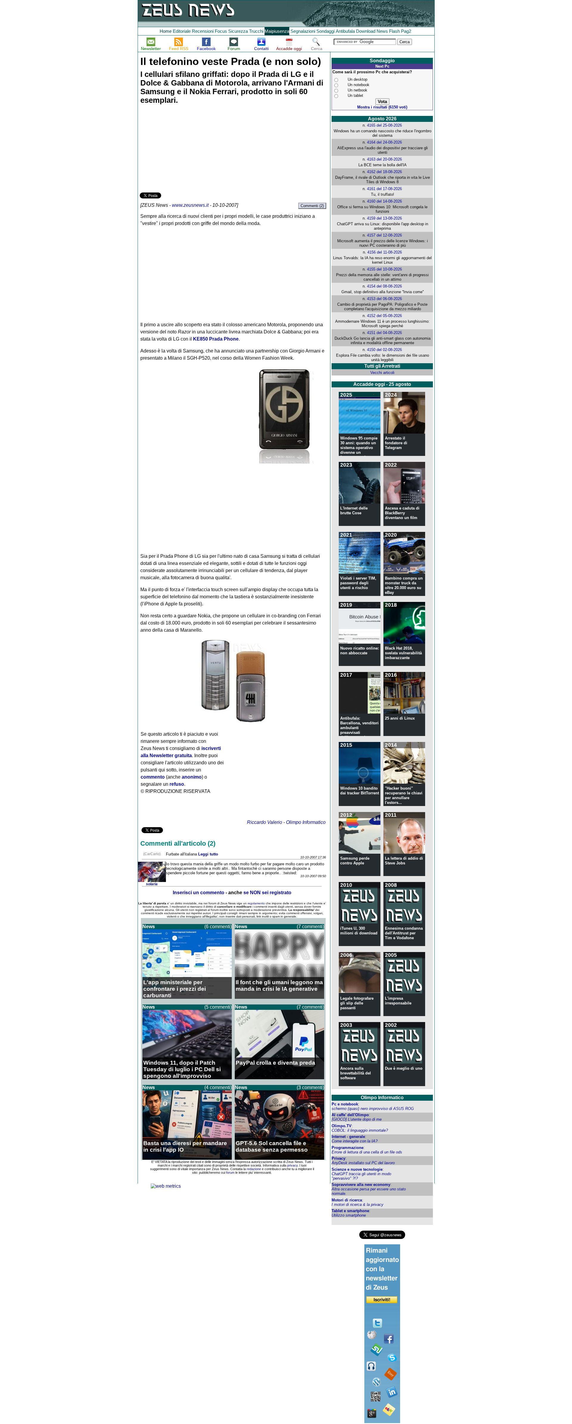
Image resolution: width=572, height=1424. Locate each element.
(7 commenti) (310, 926)
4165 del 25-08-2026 (384, 125)
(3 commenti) (310, 1087)
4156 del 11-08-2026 (384, 252)
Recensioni (203, 31)
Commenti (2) (312, 206)
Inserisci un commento (198, 892)
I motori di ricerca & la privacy (357, 1204)
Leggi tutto (208, 854)
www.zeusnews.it (190, 205)
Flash (394, 31)
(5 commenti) (218, 1007)
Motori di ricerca (347, 1200)
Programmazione (347, 1147)
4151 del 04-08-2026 (384, 332)
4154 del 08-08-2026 (384, 286)
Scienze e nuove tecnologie (357, 1169)
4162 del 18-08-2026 (384, 172)
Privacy (338, 1158)
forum (230, 1172)
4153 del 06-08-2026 (384, 298)
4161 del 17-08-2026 (384, 189)
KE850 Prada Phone (216, 338)
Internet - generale (348, 1136)
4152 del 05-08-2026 (384, 315)
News (382, 31)
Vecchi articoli (382, 372)
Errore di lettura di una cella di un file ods (367, 1152)
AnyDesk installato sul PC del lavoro (363, 1163)
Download (365, 31)
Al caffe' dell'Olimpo (350, 1115)
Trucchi (256, 31)
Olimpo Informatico (306, 822)
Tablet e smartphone (350, 1211)
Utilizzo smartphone (349, 1215)
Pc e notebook (345, 1104)
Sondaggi (325, 31)
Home (166, 31)
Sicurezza (238, 31)
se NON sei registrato (267, 892)
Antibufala (345, 31)
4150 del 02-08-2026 (384, 349)
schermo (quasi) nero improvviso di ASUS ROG (373, 1108)
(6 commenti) (218, 926)
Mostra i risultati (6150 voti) (382, 107)
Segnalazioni (302, 31)
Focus (221, 31)
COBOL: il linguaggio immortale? (360, 1130)
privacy (292, 1165)
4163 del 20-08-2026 (384, 159)
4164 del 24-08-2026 (384, 142)
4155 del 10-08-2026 (384, 269)
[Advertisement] (184, 149)
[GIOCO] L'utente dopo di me (357, 1119)
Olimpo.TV (342, 1126)
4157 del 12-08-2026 (384, 235)
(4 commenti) (218, 1087)
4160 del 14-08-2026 (384, 201)
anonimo (192, 776)
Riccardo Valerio (264, 822)
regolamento (256, 903)
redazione (254, 1169)
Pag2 (406, 31)
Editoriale (182, 31)
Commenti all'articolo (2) (177, 843)
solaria (152, 884)
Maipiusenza (277, 31)
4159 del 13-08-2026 (384, 218)
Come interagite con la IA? (354, 1141)
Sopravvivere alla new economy (361, 1184)
